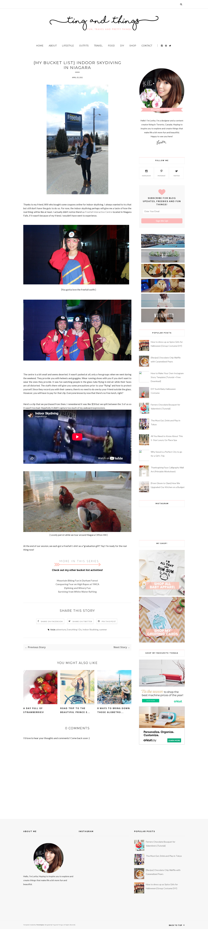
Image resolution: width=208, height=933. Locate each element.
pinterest (161, 176)
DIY (122, 45)
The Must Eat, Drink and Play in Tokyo (164, 856)
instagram (146, 176)
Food (111, 45)
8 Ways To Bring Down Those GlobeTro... (113, 710)
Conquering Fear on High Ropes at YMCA (77, 584)
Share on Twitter (82, 621)
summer (103, 629)
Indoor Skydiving (90, 629)
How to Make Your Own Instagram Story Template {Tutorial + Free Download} (167, 377)
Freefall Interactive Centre (98, 212)
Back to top (176, 925)
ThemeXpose (40, 925)
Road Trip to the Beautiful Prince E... (75, 710)
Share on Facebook (52, 621)
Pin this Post (109, 621)
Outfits (84, 45)
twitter (176, 176)
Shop (132, 45)
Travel (98, 45)
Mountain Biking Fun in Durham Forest (77, 580)
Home (39, 45)
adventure (61, 629)
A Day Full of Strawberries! (33, 710)
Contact (146, 45)
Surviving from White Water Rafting (77, 591)
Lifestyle (68, 45)
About (53, 45)
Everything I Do (74, 629)
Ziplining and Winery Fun (77, 588)
